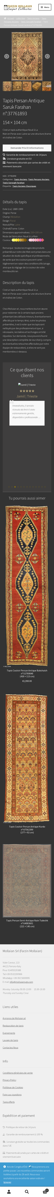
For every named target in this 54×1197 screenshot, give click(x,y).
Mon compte (9, 1192)
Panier (41, 1189)
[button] (9, 487)
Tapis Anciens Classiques (24, 186)
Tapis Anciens (33, 18)
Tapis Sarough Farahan (31, 21)
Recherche (27, 1192)
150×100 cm (36, 232)
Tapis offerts (9, 1101)
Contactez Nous (10, 1047)
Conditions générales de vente (18, 1072)
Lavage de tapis (10, 1040)
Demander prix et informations (27, 147)
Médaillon (15, 216)
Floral (13, 220)
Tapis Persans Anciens (38, 179)
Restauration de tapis (13, 1025)
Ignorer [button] (7, 1182)
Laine (17, 224)
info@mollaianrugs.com (21, 981)
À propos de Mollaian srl (14, 1018)
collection (20, 18)
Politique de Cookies (13, 1087)
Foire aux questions (12, 1094)
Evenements (9, 1032)
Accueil (10, 18)
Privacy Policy (9, 1079)
